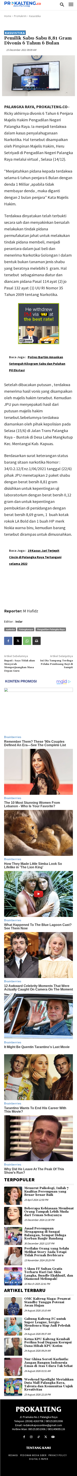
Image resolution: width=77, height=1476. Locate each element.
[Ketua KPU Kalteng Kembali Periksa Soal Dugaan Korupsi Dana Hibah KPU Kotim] (13, 1347)
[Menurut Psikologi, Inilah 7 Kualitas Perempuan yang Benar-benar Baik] (13, 1196)
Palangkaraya (26, 629)
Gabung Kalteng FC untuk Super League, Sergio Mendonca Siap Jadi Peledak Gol (47, 1324)
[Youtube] (52, 1437)
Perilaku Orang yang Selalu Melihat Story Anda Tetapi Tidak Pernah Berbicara (46, 1252)
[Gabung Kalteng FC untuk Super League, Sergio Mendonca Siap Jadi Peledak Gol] (13, 1326)
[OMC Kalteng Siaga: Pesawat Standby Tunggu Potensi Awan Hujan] (13, 1306)
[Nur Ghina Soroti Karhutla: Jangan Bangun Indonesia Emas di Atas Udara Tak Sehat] (13, 1367)
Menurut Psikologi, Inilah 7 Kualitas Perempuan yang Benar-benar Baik (46, 1191)
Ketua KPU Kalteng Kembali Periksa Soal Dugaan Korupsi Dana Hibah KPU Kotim (48, 1342)
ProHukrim (20, 16)
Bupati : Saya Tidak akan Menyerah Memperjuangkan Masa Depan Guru (19, 665)
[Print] (36, 641)
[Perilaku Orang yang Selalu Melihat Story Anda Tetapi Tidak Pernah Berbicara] (13, 1256)
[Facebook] (8, 641)
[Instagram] (31, 1437)
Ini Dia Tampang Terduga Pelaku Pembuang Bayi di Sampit (56, 664)
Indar (19, 621)
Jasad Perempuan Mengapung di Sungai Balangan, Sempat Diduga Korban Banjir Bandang (45, 1234)
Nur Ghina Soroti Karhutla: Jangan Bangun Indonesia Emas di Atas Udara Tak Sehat (48, 1362)
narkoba (10, 629)
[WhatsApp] (27, 641)
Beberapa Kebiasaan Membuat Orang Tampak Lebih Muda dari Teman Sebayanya (49, 1211)
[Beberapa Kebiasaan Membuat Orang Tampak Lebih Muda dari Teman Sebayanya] (13, 1216)
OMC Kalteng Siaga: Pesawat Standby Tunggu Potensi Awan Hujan (47, 1302)
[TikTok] (38, 1437)
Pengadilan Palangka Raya (50, 629)
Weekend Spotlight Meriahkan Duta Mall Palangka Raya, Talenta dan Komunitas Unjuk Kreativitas (49, 1385)
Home (7, 16)
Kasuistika (35, 16)
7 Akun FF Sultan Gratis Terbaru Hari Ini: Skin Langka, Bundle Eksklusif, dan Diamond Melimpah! (48, 1274)
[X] (18, 641)
